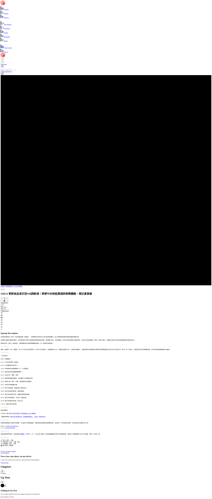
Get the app (4, 64)
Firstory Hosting (11, 451)
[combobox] (8, 70)
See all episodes (5, 453)
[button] (106, 8)
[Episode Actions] (2, 305)
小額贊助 (22, 434)
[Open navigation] (2, 73)
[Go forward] (2, 62)
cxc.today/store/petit (9, 428)
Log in (10, 71)
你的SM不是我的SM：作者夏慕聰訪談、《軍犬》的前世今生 (28, 416)
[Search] (2, 66)
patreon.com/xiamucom (12, 426)
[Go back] (2, 59)
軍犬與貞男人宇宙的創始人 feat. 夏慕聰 (24, 413)
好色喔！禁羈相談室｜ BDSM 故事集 (11, 286)
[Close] (2, 471)
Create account (4, 71)
